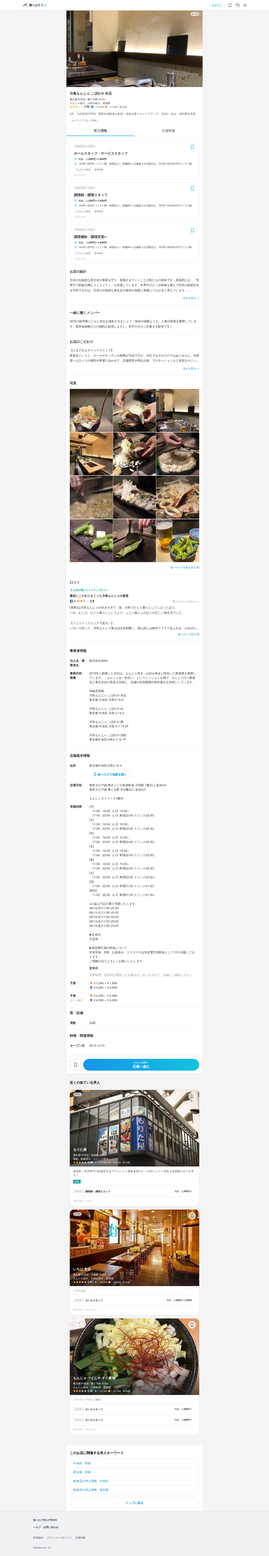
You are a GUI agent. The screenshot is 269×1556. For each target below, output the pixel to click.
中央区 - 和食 (82, 1463)
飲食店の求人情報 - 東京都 (90, 1489)
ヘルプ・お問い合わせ (45, 1527)
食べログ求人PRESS (45, 1520)
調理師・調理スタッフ (91, 195)
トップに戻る (134, 1503)
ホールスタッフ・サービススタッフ (101, 153)
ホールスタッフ (94, 1300)
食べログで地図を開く (112, 774)
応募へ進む (141, 1065)
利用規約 (38, 1537)
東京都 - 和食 (82, 1472)
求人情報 (100, 130)
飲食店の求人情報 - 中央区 (90, 1481)
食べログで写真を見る (183, 567)
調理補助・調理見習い (91, 236)
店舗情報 (168, 130)
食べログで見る (187, 634)
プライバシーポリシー (59, 1537)
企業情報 (80, 1537)
